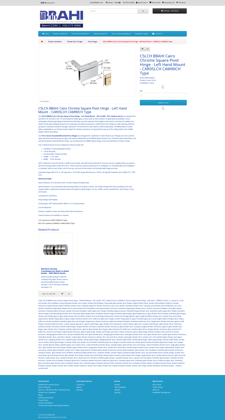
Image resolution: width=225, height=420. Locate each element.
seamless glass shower (164, 337)
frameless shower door (74, 363)
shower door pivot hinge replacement (100, 316)
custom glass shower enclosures (174, 334)
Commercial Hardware (80, 34)
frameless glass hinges (123, 313)
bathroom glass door (110, 360)
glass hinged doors (88, 313)
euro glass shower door (94, 334)
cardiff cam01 (43, 368)
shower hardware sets (156, 332)
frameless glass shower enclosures (103, 350)
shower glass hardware (55, 350)
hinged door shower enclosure (97, 321)
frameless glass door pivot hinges (149, 319)
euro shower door (78, 345)
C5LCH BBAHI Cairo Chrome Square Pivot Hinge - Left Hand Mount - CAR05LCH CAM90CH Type (137, 41)
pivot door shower (64, 337)
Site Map (79, 390)
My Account (157, 385)
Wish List (156, 390)
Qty (141, 91)
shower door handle (65, 366)
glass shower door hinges (74, 355)
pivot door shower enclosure (121, 332)
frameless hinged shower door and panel (142, 311)
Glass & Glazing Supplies (121, 34)
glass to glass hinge (88, 332)
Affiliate (117, 390)
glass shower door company (130, 326)
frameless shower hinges (105, 313)
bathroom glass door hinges (103, 319)
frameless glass (89, 363)
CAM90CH (121, 300)
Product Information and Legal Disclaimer (53, 405)
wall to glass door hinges (97, 311)
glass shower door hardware (145, 350)
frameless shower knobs (105, 363)
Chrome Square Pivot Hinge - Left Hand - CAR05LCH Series (147, 300)
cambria (179, 366)
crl (180, 300)
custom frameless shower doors (98, 345)
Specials (117, 392)
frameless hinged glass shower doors (58, 308)
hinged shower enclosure (157, 329)
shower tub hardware (96, 303)
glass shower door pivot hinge (134, 345)
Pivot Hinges (92, 41)
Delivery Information (45, 398)
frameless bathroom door (141, 321)
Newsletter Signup (141, 34)
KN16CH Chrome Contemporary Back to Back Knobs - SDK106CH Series (55, 270)
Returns (79, 387)
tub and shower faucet (154, 353)
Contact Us (158, 34)
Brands (117, 385)
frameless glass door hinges (108, 342)
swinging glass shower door (56, 334)
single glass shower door (98, 347)
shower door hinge (95, 366)
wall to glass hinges (155, 340)
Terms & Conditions (45, 403)
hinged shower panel (140, 303)
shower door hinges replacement (161, 347)
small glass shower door (134, 334)
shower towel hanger (150, 324)
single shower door (148, 355)
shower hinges (116, 353)
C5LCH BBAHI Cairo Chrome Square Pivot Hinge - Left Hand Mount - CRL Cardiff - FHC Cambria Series (80, 300)
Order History (158, 387)
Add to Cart (163, 102)
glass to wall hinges (92, 324)
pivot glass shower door (133, 337)
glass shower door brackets (158, 313)
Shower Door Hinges (74, 41)
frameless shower (124, 366)
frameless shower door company (75, 306)
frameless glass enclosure (55, 311)
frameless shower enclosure (91, 360)
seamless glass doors (74, 329)
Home (46, 34)
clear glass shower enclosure (106, 308)
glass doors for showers (88, 358)
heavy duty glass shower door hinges (73, 303)
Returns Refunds (44, 387)
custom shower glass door (74, 324)
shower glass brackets (143, 342)
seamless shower (44, 353)
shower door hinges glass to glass (50, 316)
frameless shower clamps (142, 363)
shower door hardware (50, 303)
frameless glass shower (106, 358)
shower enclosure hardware (157, 308)
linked (116, 2)
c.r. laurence (173, 300)
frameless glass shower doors (146, 360)
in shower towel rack (72, 342)
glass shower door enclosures (110, 324)
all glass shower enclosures (87, 326)
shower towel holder (124, 340)
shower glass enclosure (112, 355)
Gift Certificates (120, 387)
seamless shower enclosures (49, 326)
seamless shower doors (69, 358)
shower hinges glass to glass (58, 319)
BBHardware (150, 78)
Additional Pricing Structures (48, 385)
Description (44, 101)
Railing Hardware (100, 34)
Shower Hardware (60, 34)
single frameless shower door (151, 316)
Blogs (40, 395)
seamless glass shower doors (77, 347)
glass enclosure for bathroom (119, 329)
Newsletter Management (162, 392)
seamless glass (65, 345)
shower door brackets (88, 342)
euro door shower (118, 306)
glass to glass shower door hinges (95, 329)
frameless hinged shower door (85, 353)
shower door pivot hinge (93, 355)
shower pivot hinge (54, 332)
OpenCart (51, 415)
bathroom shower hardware (48, 321)
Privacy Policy (43, 400)
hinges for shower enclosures (100, 306)
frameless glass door (72, 360)
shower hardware (153, 366)
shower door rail (102, 337)
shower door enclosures (117, 347)
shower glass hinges (91, 340)
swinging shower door (57, 340)
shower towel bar (178, 363)
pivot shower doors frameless (162, 306)
